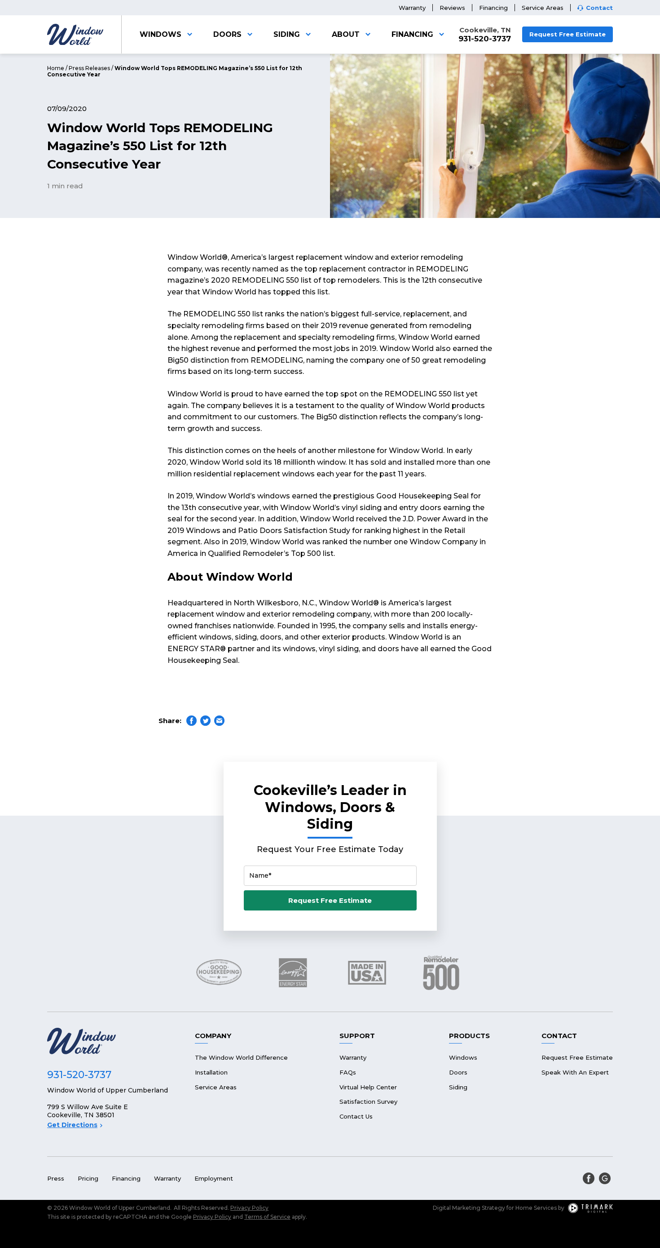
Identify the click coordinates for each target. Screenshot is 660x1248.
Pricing (88, 1178)
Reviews (452, 7)
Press (55, 1178)
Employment (213, 1178)
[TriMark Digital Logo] (590, 1208)
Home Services (536, 1207)
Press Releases (89, 68)
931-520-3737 (484, 39)
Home (55, 68)
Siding (286, 34)
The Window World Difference (241, 1057)
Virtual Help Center (368, 1087)
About (346, 34)
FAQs (347, 1072)
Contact (599, 8)
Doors (227, 34)
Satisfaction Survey (368, 1101)
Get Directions (72, 1125)
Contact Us (356, 1116)
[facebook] (588, 1178)
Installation (211, 1072)
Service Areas (542, 7)
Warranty (412, 7)
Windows (160, 34)
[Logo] (75, 34)
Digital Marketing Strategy (469, 1207)
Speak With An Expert (575, 1072)
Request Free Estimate (567, 34)
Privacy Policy (249, 1207)
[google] (605, 1178)
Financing (493, 7)
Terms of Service (267, 1216)
